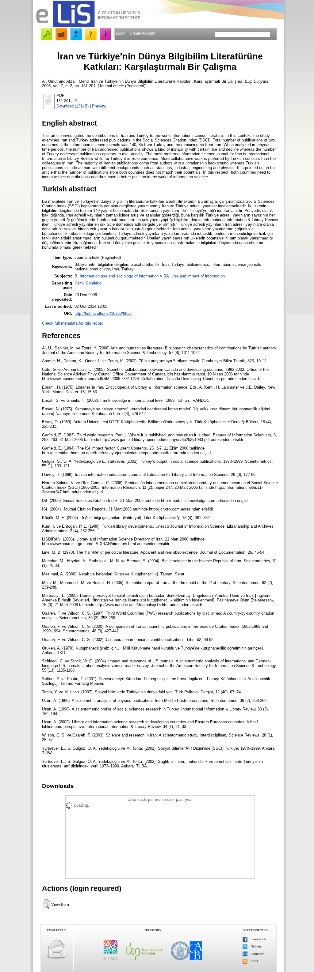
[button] (46, 904)
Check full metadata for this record (72, 323)
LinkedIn (257, 953)
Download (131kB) (72, 106)
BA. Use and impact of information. (194, 276)
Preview (99, 106)
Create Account (142, 33)
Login (120, 33)
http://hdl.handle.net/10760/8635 (103, 313)
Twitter (256, 946)
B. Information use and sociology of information (117, 276)
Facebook (258, 939)
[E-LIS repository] (88, 26)
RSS (254, 961)
